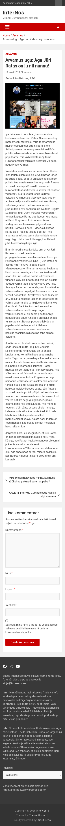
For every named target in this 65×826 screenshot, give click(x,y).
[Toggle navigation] (7, 27)
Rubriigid (8, 767)
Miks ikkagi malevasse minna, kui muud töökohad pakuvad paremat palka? (32, 479)
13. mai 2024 (12, 72)
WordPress (44, 820)
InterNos (13, 12)
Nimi (9, 573)
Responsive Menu (58, 3)
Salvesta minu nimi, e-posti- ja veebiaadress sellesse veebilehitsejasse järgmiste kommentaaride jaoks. (31, 628)
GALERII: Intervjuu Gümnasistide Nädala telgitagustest (32, 494)
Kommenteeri (14, 529)
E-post (10, 589)
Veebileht (10, 605)
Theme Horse (37, 815)
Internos (27, 72)
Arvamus (11, 53)
